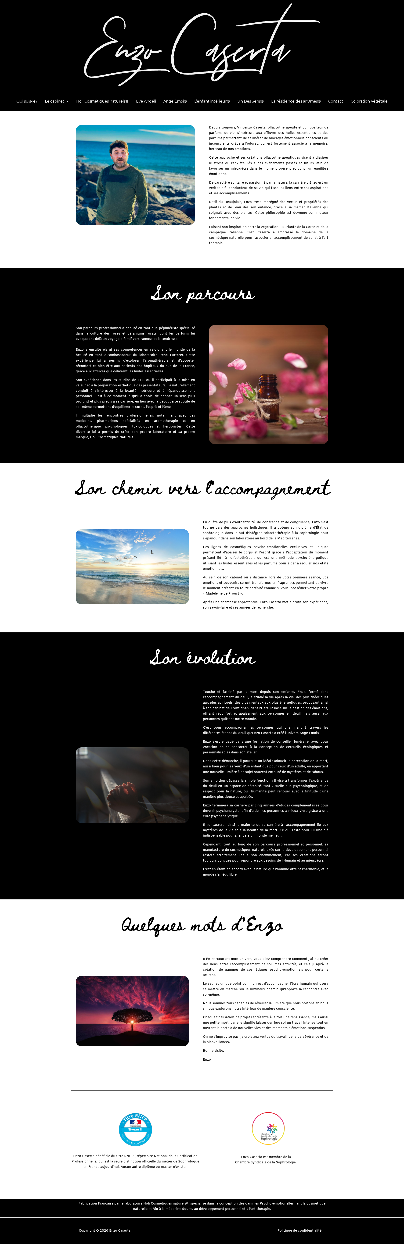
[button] (66, 101)
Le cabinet (54, 101)
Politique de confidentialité (299, 1231)
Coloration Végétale (369, 101)
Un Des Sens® (250, 101)
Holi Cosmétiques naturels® (102, 101)
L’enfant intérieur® (212, 101)
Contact (335, 101)
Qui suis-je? (26, 101)
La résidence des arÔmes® (296, 101)
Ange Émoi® (175, 101)
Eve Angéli (146, 101)
